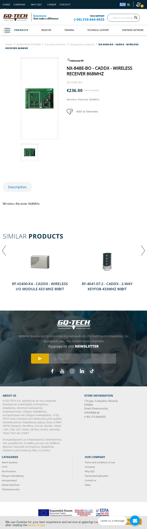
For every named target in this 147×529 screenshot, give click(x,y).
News (88, 484)
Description (17, 187)
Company (19, 4)
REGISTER (46, 30)
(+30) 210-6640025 (95, 416)
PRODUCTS (21, 30)
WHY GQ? (36, 4)
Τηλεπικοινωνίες (11, 489)
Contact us (90, 480)
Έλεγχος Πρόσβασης (13, 475)
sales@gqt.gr (92, 412)
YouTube (62, 371)
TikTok (92, 371)
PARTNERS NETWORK (132, 30)
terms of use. (37, 525)
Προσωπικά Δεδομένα (96, 475)
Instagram (72, 371)
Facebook (52, 371)
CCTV (4, 466)
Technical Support (98, 30)
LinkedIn (82, 371)
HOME (6, 4)
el (128, 4)
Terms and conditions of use (100, 462)
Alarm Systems (10, 462)
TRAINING (69, 30)
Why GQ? (90, 471)
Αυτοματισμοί (9, 480)
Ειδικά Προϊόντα (11, 484)
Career (51, 4)
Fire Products (9, 471)
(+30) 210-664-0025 (89, 19)
